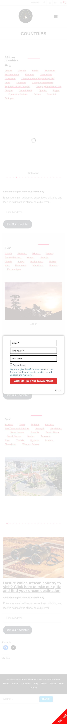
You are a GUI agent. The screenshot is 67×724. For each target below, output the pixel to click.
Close (58, 390)
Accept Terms (19, 365)
